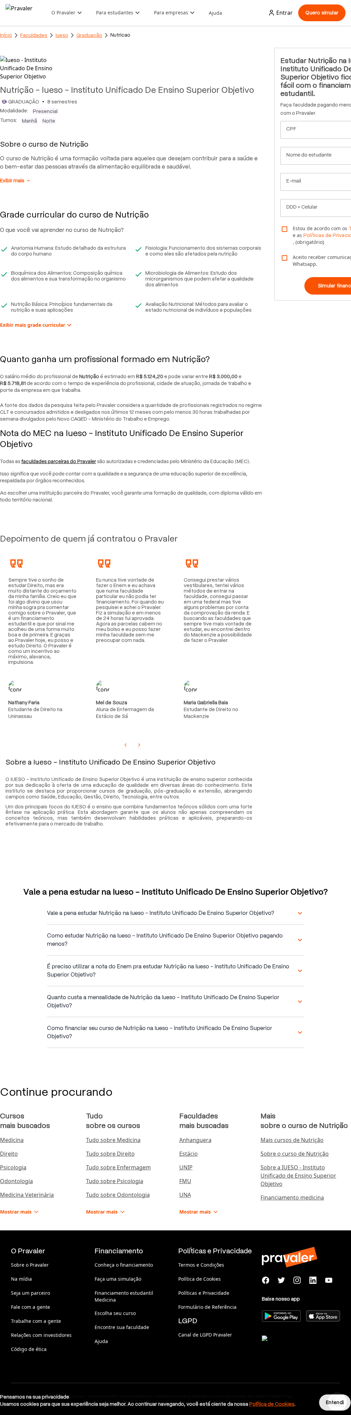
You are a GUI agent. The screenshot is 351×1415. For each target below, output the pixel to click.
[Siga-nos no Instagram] (297, 1280)
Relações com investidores (41, 1335)
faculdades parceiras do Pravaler (58, 461)
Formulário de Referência (207, 1307)
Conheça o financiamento (124, 1265)
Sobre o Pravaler (30, 1265)
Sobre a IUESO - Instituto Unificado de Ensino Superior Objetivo (298, 1176)
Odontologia (16, 1181)
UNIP (186, 1167)
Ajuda (215, 13)
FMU (185, 1181)
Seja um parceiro (30, 1293)
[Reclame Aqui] (296, 1347)
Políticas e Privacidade (203, 1293)
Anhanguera (195, 1140)
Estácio (188, 1153)
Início (6, 35)
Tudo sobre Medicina (113, 1140)
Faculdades (33, 35)
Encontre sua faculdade (122, 1327)
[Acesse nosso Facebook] (265, 1280)
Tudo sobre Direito (110, 1153)
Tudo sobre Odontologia (118, 1195)
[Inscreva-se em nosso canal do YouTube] (328, 1280)
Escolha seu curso (115, 1313)
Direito (9, 1153)
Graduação (89, 35)
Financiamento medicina (292, 1197)
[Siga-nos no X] (281, 1280)
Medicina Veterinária (27, 1195)
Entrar (284, 12)
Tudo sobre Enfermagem (118, 1167)
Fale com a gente (30, 1307)
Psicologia (13, 1167)
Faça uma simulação (118, 1279)
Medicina (12, 1140)
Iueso (62, 35)
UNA (185, 1195)
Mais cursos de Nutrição (292, 1140)
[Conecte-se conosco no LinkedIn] (313, 1280)
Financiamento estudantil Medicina (124, 1296)
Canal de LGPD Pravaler (205, 1334)
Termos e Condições (201, 1265)
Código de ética (29, 1349)
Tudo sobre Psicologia (114, 1181)
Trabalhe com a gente (36, 1321)
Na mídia (21, 1279)
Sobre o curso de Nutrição (295, 1153)
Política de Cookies (199, 1279)
